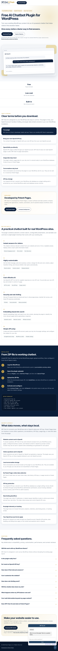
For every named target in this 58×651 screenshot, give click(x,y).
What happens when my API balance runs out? (16, 592)
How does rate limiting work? (10, 581)
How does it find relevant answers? (12, 570)
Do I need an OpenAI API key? (10, 564)
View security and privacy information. (22, 632)
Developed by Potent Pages (7, 647)
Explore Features (19, 34)
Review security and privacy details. (9, 39)
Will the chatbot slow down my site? (12, 587)
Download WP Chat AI (10, 627)
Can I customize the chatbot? (10, 575)
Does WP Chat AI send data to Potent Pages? (15, 604)
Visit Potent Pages (10, 209)
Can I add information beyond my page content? (16, 598)
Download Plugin (22, 2)
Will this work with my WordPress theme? (14, 548)
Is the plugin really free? (8, 558)
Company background (24, 209)
